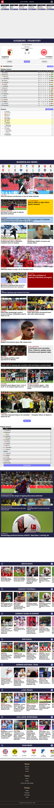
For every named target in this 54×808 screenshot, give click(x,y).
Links (27, 797)
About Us (27, 766)
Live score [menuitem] (24, 1)
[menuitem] (3, 1)
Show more (27, 420)
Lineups (10, 61)
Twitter (27, 790)
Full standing (50, 66)
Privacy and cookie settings (27, 783)
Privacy (27, 780)
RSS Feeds (27, 795)
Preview (44, 61)
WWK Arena (27, 46)
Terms (27, 778)
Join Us (27, 771)
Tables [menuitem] (31, 1)
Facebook (27, 792)
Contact (27, 769)
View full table (27, 465)
